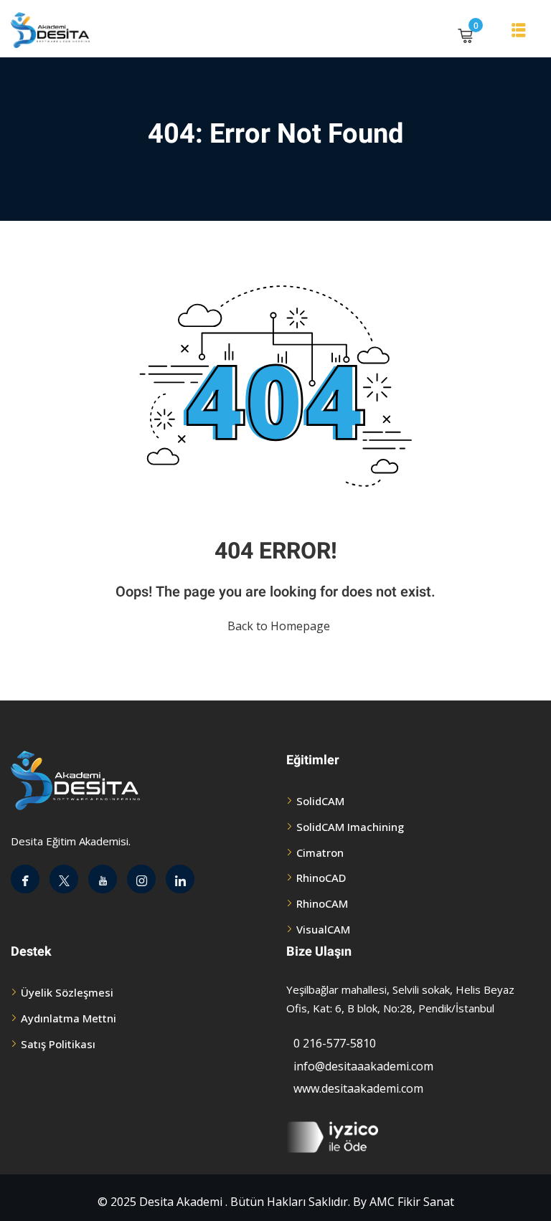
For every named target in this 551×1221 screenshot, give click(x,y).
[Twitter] (64, 879)
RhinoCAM (322, 903)
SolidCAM (320, 801)
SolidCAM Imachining (350, 826)
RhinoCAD (321, 877)
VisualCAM (323, 929)
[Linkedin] (180, 879)
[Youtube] (102, 879)
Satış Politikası (58, 1044)
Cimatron (320, 852)
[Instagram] (141, 879)
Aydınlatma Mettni (68, 1018)
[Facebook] (25, 879)
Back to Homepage (278, 626)
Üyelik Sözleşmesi (67, 992)
